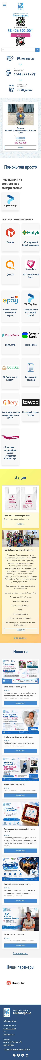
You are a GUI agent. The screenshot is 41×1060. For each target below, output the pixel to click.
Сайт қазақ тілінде (9, 1021)
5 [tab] (19, 154)
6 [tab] (22, 154)
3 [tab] (13, 154)
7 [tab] (25, 154)
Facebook (14, 1055)
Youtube (27, 1055)
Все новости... (20, 953)
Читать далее (20, 703)
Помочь (20, 35)
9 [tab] (31, 154)
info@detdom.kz (9, 1034)
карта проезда (8, 1045)
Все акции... (20, 637)
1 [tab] (7, 154)
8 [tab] (28, 154)
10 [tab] (34, 154)
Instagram (18, 1055)
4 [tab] (16, 154)
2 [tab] (10, 154)
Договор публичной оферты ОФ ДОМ (16, 1049)
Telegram (22, 1055)
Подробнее (21, 524)
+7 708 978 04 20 (9, 1028)
